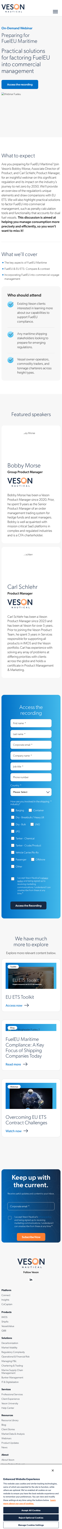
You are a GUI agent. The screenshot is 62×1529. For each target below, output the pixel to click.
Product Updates (10, 1442)
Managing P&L (9, 1361)
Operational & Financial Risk (15, 1356)
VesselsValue (7, 1326)
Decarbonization (9, 1343)
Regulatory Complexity (13, 1352)
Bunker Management (12, 1377)
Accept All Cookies (31, 1510)
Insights (5, 1299)
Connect (5, 1295)
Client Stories (8, 1429)
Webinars (6, 1438)
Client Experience (10, 1398)
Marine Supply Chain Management (12, 1371)
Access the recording (20, 84)
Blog (3, 1424)
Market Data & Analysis (13, 1433)
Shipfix (4, 1321)
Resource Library (10, 1420)
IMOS (4, 1317)
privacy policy (44, 1216)
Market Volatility (9, 1347)
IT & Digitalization (10, 1382)
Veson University (9, 1403)
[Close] (52, 1470)
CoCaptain (6, 1304)
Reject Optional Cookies (31, 1517)
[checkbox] (30, 839)
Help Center (7, 1407)
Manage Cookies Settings (31, 1524)
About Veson (7, 1459)
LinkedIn (31, 1279)
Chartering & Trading (12, 1365)
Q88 (3, 1330)
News (4, 1447)
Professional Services (12, 1394)
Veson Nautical (12, 8)
